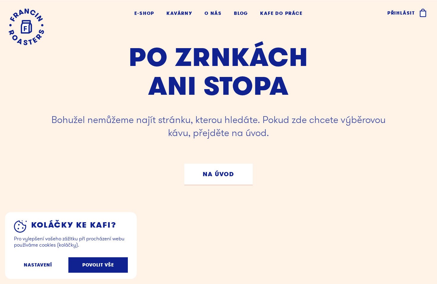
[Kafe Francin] (26, 27)
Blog (241, 13)
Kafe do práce (281, 13)
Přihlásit (401, 13)
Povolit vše (98, 265)
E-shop (144, 13)
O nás (213, 13)
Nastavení (38, 265)
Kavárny (179, 13)
